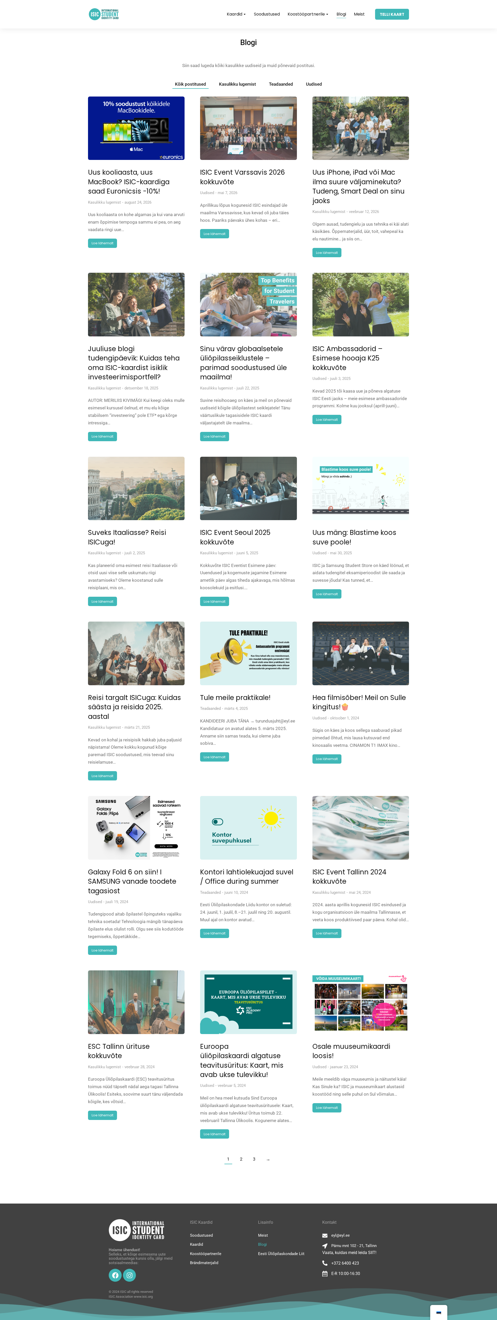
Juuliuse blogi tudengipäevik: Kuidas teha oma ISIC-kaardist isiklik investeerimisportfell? (134, 363)
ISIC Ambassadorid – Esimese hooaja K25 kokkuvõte (347, 358)
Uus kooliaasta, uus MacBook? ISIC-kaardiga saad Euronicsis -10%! (129, 182)
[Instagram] (129, 1275)
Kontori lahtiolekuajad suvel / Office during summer (246, 876)
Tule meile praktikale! (235, 697)
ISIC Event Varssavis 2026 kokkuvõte (242, 177)
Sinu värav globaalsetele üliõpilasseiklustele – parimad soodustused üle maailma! (243, 363)
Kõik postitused (190, 84)
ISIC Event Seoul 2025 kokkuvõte (235, 537)
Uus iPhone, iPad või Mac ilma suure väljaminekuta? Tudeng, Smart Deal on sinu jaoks (358, 186)
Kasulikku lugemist (237, 84)
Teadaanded (281, 84)
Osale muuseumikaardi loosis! (351, 1051)
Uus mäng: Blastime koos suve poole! (354, 537)
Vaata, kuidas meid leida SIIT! (349, 1252)
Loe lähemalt (102, 243)
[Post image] (136, 128)
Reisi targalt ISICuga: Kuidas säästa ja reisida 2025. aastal (134, 707)
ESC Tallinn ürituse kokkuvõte (119, 1051)
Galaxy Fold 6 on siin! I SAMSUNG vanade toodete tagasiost (132, 881)
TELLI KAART (392, 14)
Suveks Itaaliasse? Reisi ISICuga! (127, 537)
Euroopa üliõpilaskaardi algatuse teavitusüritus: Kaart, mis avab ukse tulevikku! (241, 1060)
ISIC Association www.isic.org (131, 1297)
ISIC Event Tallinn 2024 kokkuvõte (349, 876)
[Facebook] (115, 1275)
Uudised (314, 84)
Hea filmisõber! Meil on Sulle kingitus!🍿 (359, 702)
